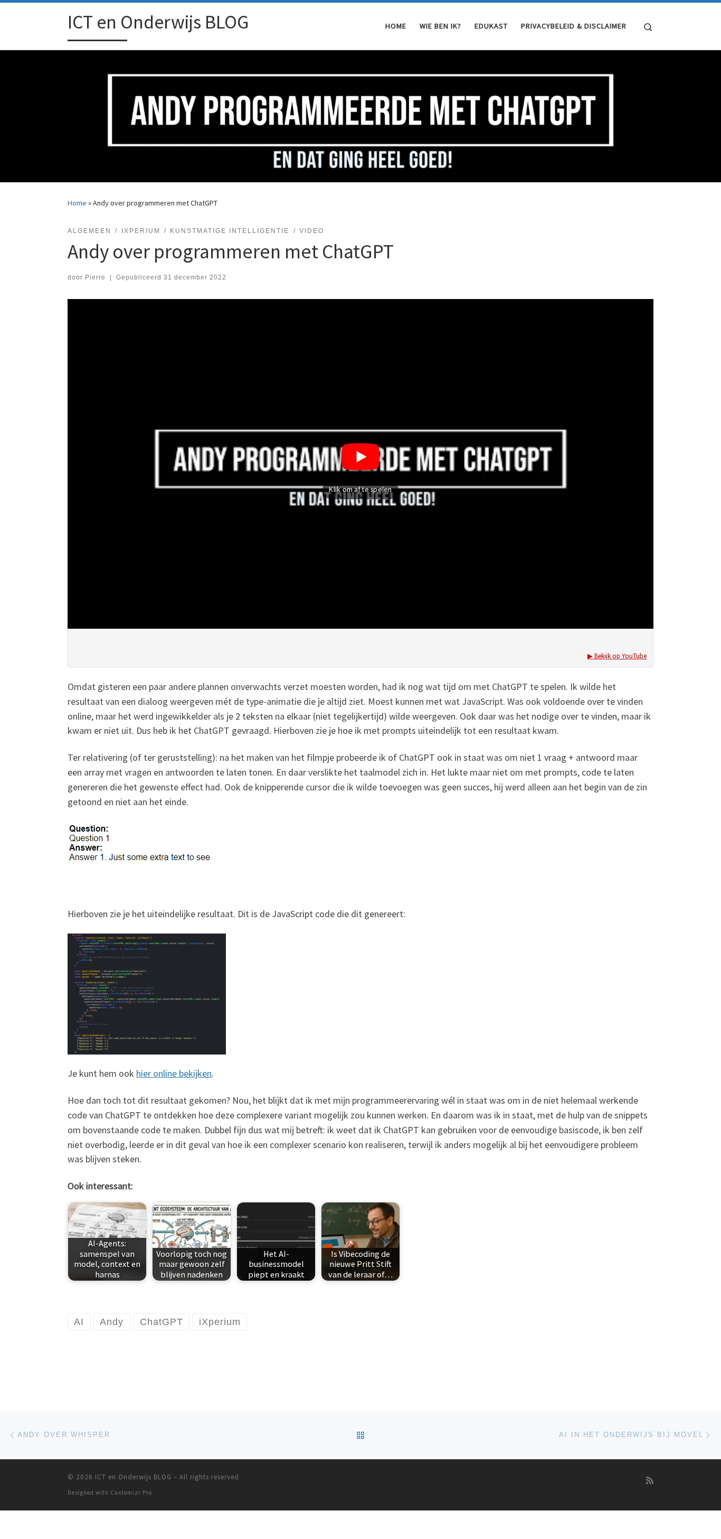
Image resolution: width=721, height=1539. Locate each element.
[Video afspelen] (360, 441)
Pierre (95, 277)
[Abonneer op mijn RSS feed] (649, 1480)
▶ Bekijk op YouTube (617, 655)
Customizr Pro (131, 1492)
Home (77, 203)
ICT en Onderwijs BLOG (133, 1476)
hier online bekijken (174, 1073)
